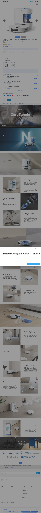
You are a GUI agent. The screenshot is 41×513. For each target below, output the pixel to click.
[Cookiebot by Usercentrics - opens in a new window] (35, 248)
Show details (35, 260)
